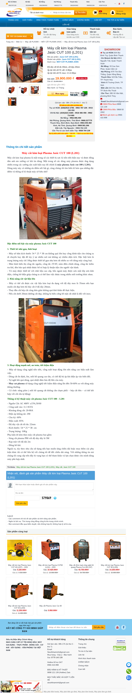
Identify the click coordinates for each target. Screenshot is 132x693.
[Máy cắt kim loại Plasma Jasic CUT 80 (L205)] (112, 550)
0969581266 (90, 5)
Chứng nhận (83, 20)
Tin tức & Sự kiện (115, 20)
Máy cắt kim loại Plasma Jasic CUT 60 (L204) (19, 607)
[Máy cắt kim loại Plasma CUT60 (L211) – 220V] (50, 550)
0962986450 (43, 5)
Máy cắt (59, 467)
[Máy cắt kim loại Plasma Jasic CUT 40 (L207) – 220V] (19, 550)
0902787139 (12, 5)
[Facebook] (124, 3)
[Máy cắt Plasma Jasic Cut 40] (50, 591)
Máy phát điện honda (51, 692)
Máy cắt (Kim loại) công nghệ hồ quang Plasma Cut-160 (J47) (81, 566)
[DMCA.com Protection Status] (119, 648)
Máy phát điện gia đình (68, 692)
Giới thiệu (27, 20)
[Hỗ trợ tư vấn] (128, 671)
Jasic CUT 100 (69, 467)
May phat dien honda (85, 692)
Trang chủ (13, 20)
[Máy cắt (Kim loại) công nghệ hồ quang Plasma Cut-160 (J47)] (81, 550)
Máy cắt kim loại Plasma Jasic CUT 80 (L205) (112, 566)
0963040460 (74, 5)
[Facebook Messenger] (128, 664)
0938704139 (103, 5)
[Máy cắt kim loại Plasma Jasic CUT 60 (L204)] (19, 591)
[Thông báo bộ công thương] (121, 641)
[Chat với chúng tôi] (128, 677)
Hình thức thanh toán (47, 20)
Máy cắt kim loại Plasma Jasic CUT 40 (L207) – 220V (19, 566)
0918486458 (30, 5)
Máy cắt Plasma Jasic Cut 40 (50, 606)
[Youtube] (119, 3)
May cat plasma (17, 383)
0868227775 (58, 5)
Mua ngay (59, 93)
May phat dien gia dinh (102, 692)
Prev (9, 64)
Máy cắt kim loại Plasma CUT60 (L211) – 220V (50, 566)
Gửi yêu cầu (99, 627)
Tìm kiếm (81, 12)
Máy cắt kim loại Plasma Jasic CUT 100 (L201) (35, 467)
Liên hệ (66, 25)
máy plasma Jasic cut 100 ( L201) (73, 164)
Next (40, 64)
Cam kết (98, 20)
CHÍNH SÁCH (67, 20)
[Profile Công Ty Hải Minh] (21, 686)
